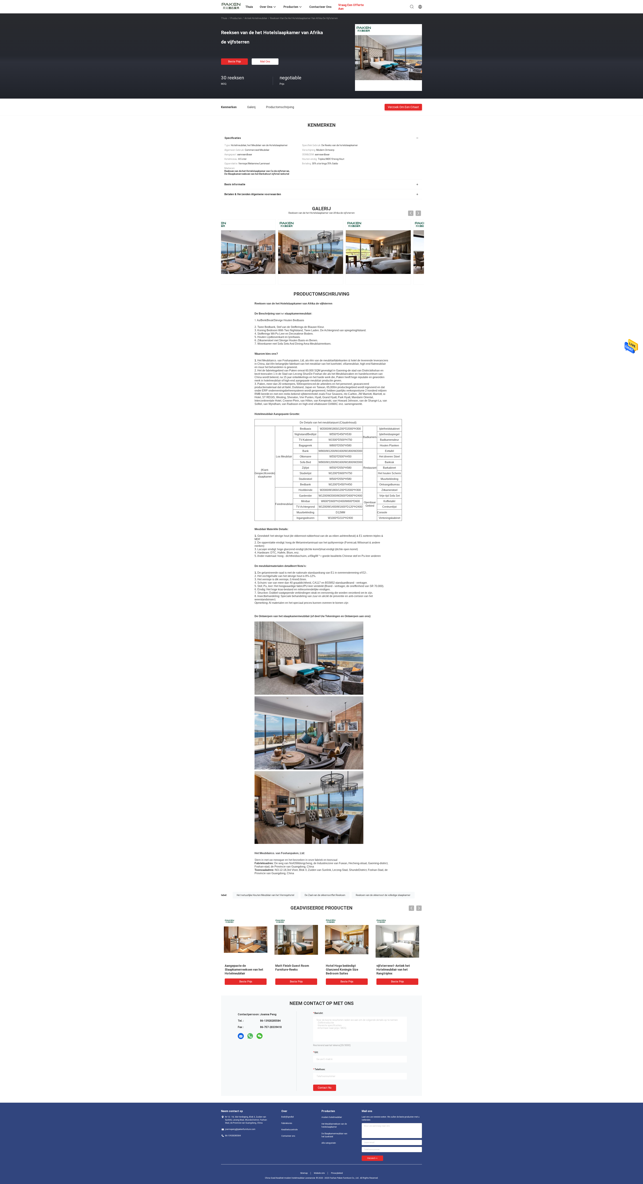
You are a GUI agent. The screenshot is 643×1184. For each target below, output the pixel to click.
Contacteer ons (288, 1136)
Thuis (224, 18)
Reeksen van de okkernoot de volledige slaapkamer (383, 895)
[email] (241, 1036)
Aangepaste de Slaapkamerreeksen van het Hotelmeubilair (244, 969)
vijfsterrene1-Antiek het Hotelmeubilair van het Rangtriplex (393, 969)
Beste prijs (234, 61)
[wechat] (260, 1036)
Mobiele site (319, 1173)
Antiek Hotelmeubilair (255, 18)
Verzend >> (372, 1158)
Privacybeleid (337, 1173)
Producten (236, 18)
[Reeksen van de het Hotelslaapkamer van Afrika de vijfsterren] (388, 57)
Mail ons (265, 61)
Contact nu (324, 1087)
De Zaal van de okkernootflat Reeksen (325, 895)
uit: (316, 1052)
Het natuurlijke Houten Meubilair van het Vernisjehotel (265, 895)
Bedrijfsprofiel (287, 1117)
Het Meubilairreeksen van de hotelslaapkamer (334, 1125)
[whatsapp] (250, 1036)
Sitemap (304, 1173)
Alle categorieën (329, 1143)
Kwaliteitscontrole (289, 1129)
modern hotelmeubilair (332, 1117)
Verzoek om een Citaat (403, 107)
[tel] (269, 1036)
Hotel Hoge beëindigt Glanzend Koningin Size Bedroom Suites (342, 969)
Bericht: (318, 1013)
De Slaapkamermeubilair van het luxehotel (334, 1135)
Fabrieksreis (286, 1123)
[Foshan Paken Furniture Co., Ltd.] (231, 5)
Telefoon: (319, 1069)
